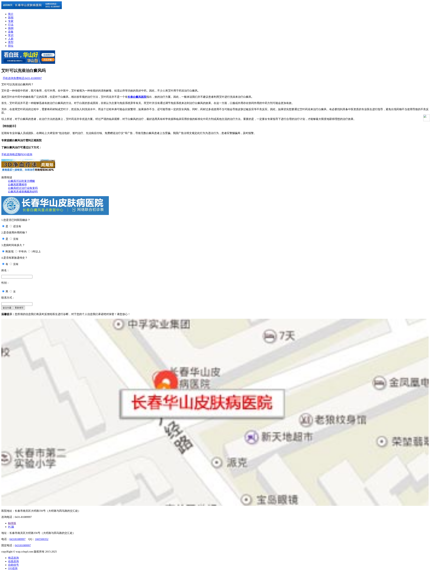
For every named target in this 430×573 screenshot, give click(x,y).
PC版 (11, 526)
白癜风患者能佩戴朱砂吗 (23, 191)
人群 (10, 38)
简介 (10, 14)
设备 (10, 31)
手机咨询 (8, 78)
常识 (10, 35)
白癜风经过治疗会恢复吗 (23, 188)
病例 (10, 28)
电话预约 (17, 154)
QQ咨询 (27, 154)
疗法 (10, 24)
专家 (10, 21)
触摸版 (12, 523)
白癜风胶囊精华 (17, 184)
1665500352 (41, 539)
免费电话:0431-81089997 (27, 78)
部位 (10, 45)
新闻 (10, 17)
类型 (10, 42)
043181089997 (17, 539)
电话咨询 (13, 557)
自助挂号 (13, 564)
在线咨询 (13, 561)
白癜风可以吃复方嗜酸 (21, 181)
